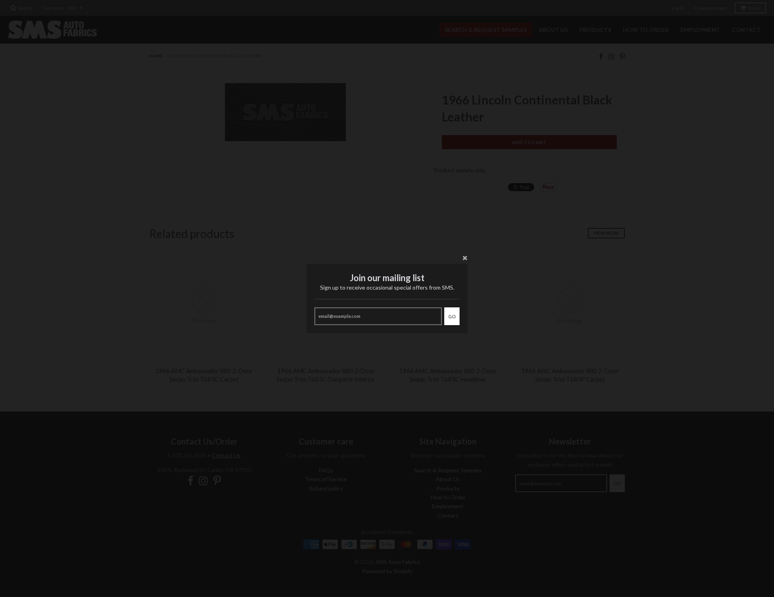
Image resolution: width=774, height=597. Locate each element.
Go (452, 316)
